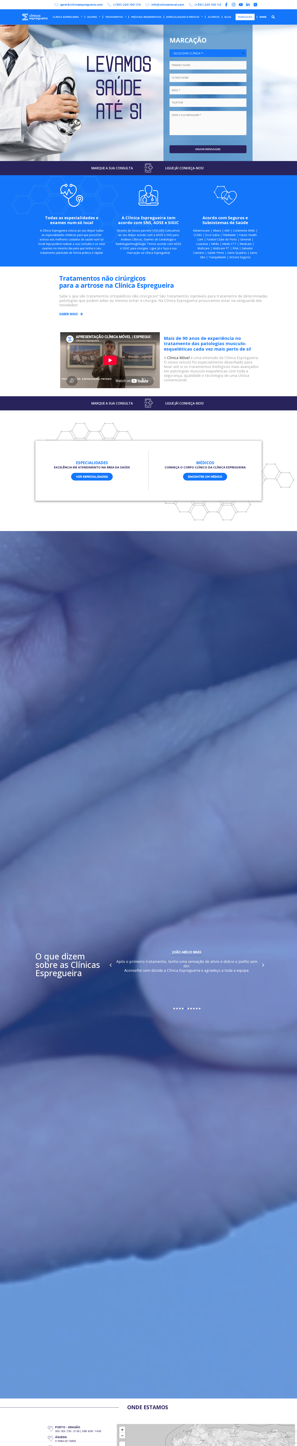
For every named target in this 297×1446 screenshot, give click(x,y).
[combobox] (208, 53)
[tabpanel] (187, 962)
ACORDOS (214, 17)
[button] (71, 314)
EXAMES (92, 17)
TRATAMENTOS (114, 17)
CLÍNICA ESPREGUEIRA (66, 17)
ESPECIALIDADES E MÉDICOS (182, 17)
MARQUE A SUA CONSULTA (112, 168)
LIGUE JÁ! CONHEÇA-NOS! (184, 168)
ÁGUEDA (61, 1437)
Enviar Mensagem (207, 149)
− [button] (122, 1435)
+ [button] (122, 1429)
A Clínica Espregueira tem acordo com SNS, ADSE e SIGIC (148, 220)
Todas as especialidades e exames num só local (71, 220)
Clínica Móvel (178, 357)
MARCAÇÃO (245, 17)
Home (262, 17)
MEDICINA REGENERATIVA (146, 17)
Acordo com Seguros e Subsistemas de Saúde (225, 220)
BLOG (227, 17)
